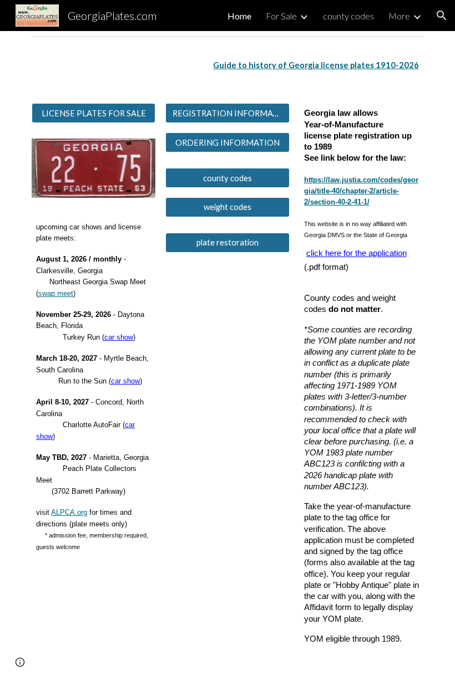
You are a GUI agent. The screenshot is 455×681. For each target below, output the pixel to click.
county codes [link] (348, 16)
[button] (441, 15)
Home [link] (239, 16)
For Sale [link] (281, 16)
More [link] (399, 16)
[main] (227, 65)
